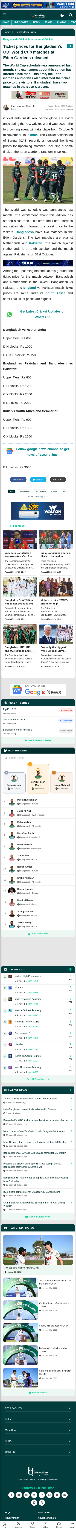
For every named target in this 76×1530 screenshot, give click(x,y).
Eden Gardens (40, 491)
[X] (34, 1495)
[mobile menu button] (4, 15)
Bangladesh (25, 232)
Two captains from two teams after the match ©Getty (55, 1282)
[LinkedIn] (65, 1495)
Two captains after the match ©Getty (22, 1268)
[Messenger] (57, 1495)
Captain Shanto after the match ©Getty (54, 1305)
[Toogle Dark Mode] (62, 15)
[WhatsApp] (49, 1495)
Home (5, 22)
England (29, 287)
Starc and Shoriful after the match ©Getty (55, 1372)
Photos (61, 22)
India (34, 135)
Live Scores (21, 22)
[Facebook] (11, 1495)
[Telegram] (34, 1503)
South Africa (55, 293)
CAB (64, 491)
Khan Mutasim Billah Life (23, 106)
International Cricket (40, 39)
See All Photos (39, 1392)
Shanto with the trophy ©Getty (53, 1326)
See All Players (40, 933)
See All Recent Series (39, 740)
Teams (48, 22)
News (36, 22)
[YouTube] (19, 1495)
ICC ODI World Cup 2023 (38, 497)
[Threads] (42, 1503)
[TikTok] (42, 1495)
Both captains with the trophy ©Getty (53, 1350)
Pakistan (35, 243)
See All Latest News (40, 1217)
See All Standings (36, 1079)
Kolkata (54, 491)
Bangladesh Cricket (26, 31)
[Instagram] (27, 1495)
